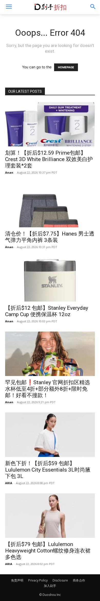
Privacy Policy (38, 580)
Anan (9, 172)
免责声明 (17, 580)
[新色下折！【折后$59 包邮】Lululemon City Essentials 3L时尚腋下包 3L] (50, 434)
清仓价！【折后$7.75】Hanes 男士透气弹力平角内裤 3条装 (49, 237)
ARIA (8, 483)
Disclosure (60, 580)
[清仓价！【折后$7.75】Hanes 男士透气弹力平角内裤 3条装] (50, 205)
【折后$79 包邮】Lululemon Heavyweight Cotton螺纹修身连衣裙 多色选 (48, 550)
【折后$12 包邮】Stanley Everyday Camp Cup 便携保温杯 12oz (46, 311)
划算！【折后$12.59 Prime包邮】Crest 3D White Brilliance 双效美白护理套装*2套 (49, 159)
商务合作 (79, 580)
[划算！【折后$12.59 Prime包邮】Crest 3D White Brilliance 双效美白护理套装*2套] (50, 124)
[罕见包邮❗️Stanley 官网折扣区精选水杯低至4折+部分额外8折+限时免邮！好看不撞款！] (50, 354)
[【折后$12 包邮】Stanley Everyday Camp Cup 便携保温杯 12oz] (50, 279)
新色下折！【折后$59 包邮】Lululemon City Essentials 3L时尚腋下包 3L (48, 469)
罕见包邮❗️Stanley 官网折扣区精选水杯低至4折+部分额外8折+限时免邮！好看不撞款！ (47, 388)
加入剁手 (50, 586)
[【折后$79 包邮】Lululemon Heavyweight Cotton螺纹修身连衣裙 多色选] (50, 515)
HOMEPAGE (66, 67)
